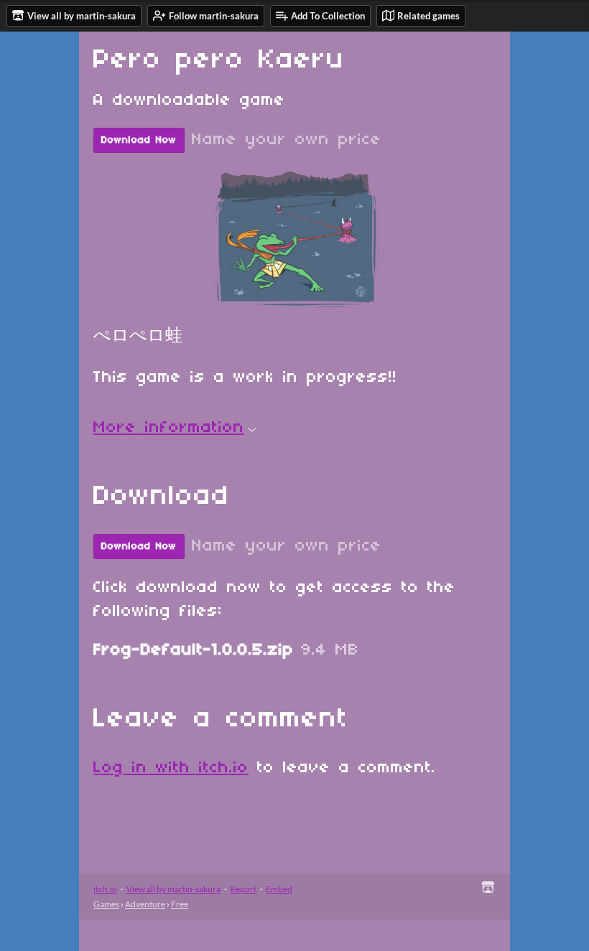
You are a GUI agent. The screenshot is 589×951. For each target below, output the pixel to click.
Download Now (139, 140)
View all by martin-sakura (173, 889)
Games (106, 904)
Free (179, 904)
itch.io (105, 889)
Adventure (145, 904)
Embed (279, 889)
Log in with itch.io (171, 768)
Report (243, 889)
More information (168, 427)
